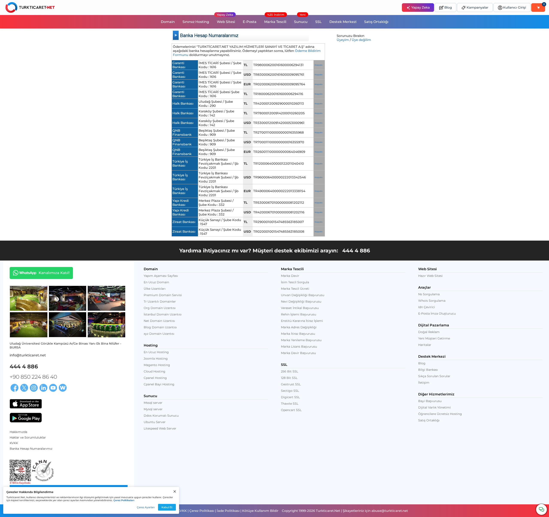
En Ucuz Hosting (156, 352)
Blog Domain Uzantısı (160, 327)
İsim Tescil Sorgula (295, 282)
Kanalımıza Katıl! (40, 272)
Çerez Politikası (201, 511)
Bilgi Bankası (428, 370)
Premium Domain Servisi (163, 295)
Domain (168, 22)
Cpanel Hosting (155, 378)
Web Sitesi (226, 19)
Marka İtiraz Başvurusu (298, 334)
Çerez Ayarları (146, 507)
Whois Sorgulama (431, 301)
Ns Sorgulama (429, 294)
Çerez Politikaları (123, 500)
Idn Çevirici (426, 307)
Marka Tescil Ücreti (295, 289)
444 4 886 (356, 250)
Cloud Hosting (154, 371)
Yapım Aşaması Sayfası (161, 276)
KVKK (14, 443)
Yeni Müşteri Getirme (434, 338)
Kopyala (318, 65)
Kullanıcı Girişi (514, 7)
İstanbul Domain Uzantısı (163, 314)
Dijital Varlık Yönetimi (434, 407)
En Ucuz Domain (156, 282)
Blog (447, 7)
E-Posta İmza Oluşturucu (437, 313)
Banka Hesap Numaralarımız (31, 449)
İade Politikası (228, 511)
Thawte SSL (289, 403)
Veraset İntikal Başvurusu (300, 308)
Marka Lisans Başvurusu (299, 346)
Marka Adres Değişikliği (299, 327)
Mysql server (153, 409)
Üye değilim (361, 40)
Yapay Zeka (420, 7)
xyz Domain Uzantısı (159, 334)
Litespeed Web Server (160, 428)
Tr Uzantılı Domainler (160, 301)
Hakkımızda (18, 432)
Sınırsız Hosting (195, 22)
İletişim (423, 382)
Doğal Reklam (429, 332)
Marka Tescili (275, 19)
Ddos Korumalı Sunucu (161, 416)
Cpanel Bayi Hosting (159, 384)
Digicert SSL (290, 397)
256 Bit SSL (289, 371)
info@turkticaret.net (28, 355)
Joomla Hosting (156, 358)
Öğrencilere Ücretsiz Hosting (440, 414)
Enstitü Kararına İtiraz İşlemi (302, 321)
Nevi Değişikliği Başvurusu (301, 301)
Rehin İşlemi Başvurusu (298, 314)
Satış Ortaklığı (376, 22)
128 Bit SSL (289, 378)
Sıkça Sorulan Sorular (434, 376)
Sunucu (301, 19)
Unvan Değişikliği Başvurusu (302, 295)
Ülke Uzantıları (155, 289)
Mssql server (153, 403)
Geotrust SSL (291, 384)
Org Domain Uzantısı (160, 308)
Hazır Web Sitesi (430, 276)
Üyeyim (343, 40)
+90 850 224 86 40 (33, 377)
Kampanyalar (477, 7)
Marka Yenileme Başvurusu (301, 340)
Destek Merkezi (342, 22)
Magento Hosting (157, 365)
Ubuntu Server (155, 422)
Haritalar (424, 345)
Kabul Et (166, 507)
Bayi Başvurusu (430, 401)
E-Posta (249, 22)
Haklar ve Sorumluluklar (28, 437)
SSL (318, 22)
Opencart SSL (291, 410)
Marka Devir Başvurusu (298, 353)
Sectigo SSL (290, 391)
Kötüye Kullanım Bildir (260, 511)
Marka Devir (290, 276)
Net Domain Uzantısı (159, 321)
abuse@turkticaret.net (389, 511)
